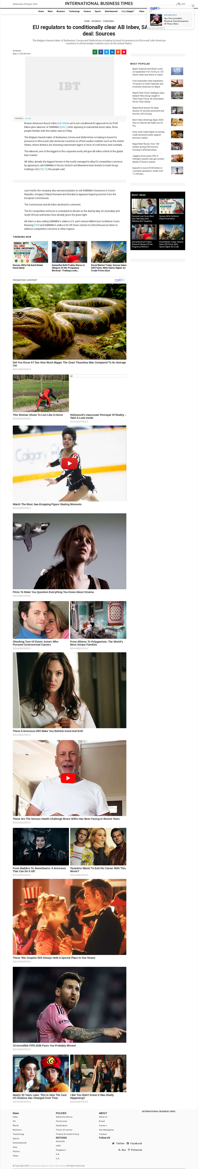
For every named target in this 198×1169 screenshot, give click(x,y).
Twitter (120, 1143)
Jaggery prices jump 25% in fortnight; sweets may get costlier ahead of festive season (148, 159)
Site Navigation (106, 1130)
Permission (61, 1121)
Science (87, 11)
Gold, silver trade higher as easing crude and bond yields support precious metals (148, 135)
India (15, 1117)
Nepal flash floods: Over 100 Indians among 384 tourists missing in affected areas (145, 147)
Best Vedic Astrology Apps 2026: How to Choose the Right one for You (148, 123)
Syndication (61, 1125)
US (14, 1121)
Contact (103, 1134)
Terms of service (64, 1130)
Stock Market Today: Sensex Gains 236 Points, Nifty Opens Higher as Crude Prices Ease (108, 268)
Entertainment (111, 11)
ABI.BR (62, 123)
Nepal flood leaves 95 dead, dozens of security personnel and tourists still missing (148, 111)
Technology (74, 11)
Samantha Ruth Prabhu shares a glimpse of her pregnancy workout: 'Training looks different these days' (68, 269)
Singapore (61, 1150)
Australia (60, 1141)
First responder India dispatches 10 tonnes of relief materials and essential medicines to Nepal (147, 84)
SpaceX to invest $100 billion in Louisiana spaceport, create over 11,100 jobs (147, 171)
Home (41, 11)
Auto (15, 1147)
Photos (16, 1151)
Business (61, 11)
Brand (102, 1121)
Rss (123, 1149)
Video (141, 11)
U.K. (58, 1154)
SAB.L (64, 127)
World (16, 1125)
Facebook (135, 1143)
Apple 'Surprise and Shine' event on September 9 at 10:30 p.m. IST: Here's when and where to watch (148, 72)
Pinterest (136, 1149)
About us (103, 1117)
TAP (36, 225)
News (50, 11)
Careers (103, 1125)
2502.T (42, 169)
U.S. (58, 1159)
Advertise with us (64, 1117)
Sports (98, 11)
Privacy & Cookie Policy (67, 1134)
